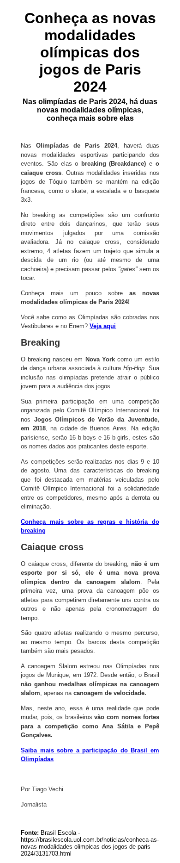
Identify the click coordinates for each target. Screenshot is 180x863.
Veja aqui (103, 326)
